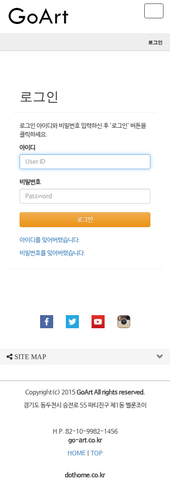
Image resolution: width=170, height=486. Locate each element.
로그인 (155, 42)
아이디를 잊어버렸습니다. (50, 240)
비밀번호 (30, 182)
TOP (96, 453)
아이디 (27, 147)
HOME (76, 453)
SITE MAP (29, 356)
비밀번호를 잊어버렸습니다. (52, 253)
